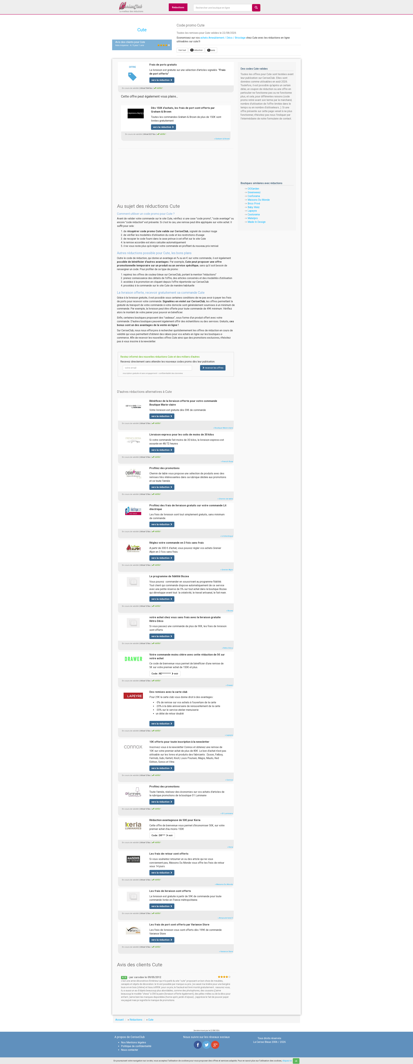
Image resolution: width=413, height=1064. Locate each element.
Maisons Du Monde (259, 199)
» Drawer (229, 685)
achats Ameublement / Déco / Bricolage (223, 37)
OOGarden (253, 188)
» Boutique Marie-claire (223, 428)
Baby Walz (254, 207)
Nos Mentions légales (133, 1042)
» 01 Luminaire (227, 813)
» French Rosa (227, 461)
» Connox (229, 780)
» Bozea (229, 611)
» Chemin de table (225, 499)
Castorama (254, 214)
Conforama (254, 196)
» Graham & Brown (222, 139)
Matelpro (253, 218)
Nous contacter (129, 1049)
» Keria (230, 847)
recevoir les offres (213, 368)
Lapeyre (252, 210)
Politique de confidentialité (136, 1046)
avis (211, 50)
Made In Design (257, 221)
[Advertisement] (176, 171)
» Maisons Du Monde (224, 884)
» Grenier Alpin (226, 570)
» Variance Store (226, 951)
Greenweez (254, 192)
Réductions (178, 7)
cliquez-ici (287, 1060)
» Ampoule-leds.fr (225, 918)
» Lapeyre (229, 735)
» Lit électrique (226, 536)
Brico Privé (254, 203)
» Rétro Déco (227, 648)
